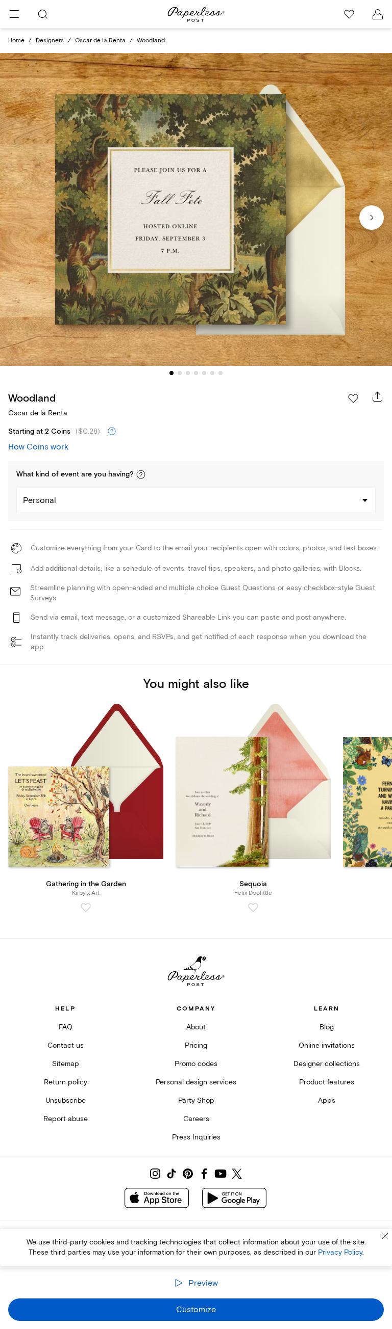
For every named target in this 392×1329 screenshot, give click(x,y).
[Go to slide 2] (180, 373)
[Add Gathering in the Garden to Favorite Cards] (86, 907)
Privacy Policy (340, 1252)
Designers (50, 40)
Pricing (196, 1045)
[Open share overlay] (378, 396)
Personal (39, 500)
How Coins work (38, 447)
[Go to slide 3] (188, 373)
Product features (326, 1082)
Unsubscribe (65, 1100)
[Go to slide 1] (171, 373)
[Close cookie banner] (385, 1236)
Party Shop (196, 1100)
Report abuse (65, 1118)
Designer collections (326, 1063)
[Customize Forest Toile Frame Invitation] (196, 210)
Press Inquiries (196, 1137)
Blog (327, 1027)
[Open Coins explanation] (111, 432)
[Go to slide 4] (196, 373)
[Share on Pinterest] (188, 1173)
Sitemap (65, 1063)
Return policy (65, 1082)
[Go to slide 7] (220, 373)
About (196, 1027)
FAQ (65, 1027)
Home (16, 40)
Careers (196, 1118)
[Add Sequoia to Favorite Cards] (253, 907)
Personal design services (196, 1082)
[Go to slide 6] (212, 373)
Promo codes (196, 1063)
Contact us (65, 1045)
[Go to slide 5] (204, 373)
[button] (141, 474)
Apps (326, 1100)
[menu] (14, 14)
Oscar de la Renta (100, 40)
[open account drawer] (377, 14)
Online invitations (327, 1045)
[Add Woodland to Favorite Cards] (353, 398)
